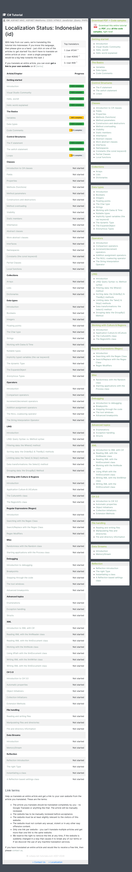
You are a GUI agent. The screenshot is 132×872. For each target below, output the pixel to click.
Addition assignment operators (111, 255)
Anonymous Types (105, 228)
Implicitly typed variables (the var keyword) (28, 357)
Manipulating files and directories (23, 722)
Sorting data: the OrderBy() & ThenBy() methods (30, 451)
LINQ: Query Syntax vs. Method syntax (25, 439)
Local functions (103, 157)
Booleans (100, 194)
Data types (101, 70)
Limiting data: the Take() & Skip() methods (27, 458)
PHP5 (84, 20)
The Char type (103, 204)
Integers (100, 198)
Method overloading (106, 126)
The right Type (103, 571)
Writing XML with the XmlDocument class (27, 666)
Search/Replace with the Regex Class (25, 527)
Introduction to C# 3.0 (107, 501)
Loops (99, 93)
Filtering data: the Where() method (23, 445)
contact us (17, 850)
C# (8, 20)
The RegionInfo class (106, 339)
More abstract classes (106, 142)
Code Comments (104, 73)
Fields (99, 111)
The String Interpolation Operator (23, 420)
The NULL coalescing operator (111, 258)
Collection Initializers (106, 510)
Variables (100, 67)
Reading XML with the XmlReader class (26, 634)
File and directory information (110, 537)
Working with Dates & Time (109, 210)
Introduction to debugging (109, 403)
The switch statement (106, 90)
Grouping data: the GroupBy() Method (25, 470)
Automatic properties (106, 504)
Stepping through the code (109, 409)
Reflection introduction (107, 568)
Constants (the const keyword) (111, 151)
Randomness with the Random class (24, 546)
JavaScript (67, 20)
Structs (99, 436)
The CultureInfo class (106, 336)
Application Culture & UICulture (111, 333)
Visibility (100, 129)
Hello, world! (102, 50)
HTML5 (57, 20)
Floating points (103, 201)
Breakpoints (102, 406)
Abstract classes (104, 138)
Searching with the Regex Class (111, 356)
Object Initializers (104, 507)
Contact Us (39, 862)
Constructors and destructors (110, 123)
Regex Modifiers (104, 365)
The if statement (104, 87)
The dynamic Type (105, 222)
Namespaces (102, 148)
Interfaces (101, 145)
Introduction (102, 43)
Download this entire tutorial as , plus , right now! (110, 28)
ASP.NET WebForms (35, 20)
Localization (56, 862)
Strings (99, 207)
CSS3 (49, 20)
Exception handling (105, 432)
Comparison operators (107, 246)
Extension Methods (105, 513)
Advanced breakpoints (107, 415)
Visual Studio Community (108, 47)
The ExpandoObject (105, 225)
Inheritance (101, 135)
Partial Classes (103, 154)
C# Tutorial (15, 15)
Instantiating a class (105, 574)
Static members (103, 132)
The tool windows (104, 412)
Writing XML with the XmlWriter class (25, 659)
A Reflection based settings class (23, 779)
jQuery (77, 20)
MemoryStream (103, 554)
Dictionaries (102, 177)
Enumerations (102, 429)
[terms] (39, 66)
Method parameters (105, 120)
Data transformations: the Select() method (27, 464)
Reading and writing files (108, 527)
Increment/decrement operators (22, 401)
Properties (101, 114)
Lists (98, 174)
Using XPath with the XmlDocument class (27, 653)
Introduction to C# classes (109, 108)
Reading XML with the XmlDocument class (27, 640)
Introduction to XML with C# (110, 450)
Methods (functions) (106, 117)
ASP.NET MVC (18, 20)
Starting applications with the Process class (28, 552)
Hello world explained (106, 53)
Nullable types (103, 213)
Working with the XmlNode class (22, 647)
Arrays (99, 171)
